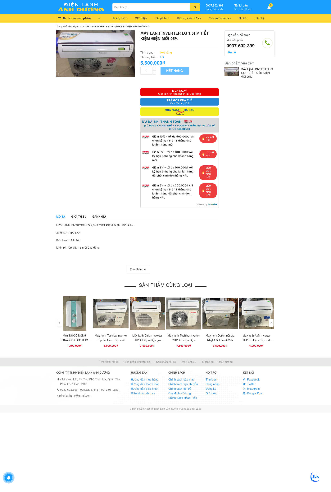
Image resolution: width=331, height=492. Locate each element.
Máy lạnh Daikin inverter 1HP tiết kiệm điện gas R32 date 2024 (147, 339)
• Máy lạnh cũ (188, 362)
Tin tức (242, 18)
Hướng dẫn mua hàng (145, 379)
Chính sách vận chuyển (183, 384)
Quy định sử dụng (179, 393)
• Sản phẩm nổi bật (165, 362)
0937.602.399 (214, 5)
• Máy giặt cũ (225, 362)
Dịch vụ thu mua (219, 18)
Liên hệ (259, 18)
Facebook (253, 379)
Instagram (253, 388)
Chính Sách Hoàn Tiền (182, 398)
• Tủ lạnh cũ (207, 362)
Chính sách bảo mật (181, 379)
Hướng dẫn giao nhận (144, 388)
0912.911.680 (110, 389)
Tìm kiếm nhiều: (109, 361)
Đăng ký (211, 388)
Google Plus (254, 393)
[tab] (60, 216)
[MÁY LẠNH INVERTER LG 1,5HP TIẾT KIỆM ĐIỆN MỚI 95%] (231, 71)
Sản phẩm (161, 18)
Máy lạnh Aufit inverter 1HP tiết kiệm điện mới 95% (256, 339)
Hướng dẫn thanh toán (145, 384)
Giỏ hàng (211, 393)
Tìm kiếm (211, 379)
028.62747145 (89, 389)
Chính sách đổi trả (180, 388)
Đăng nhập (213, 384)
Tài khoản (241, 5)
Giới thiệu (141, 18)
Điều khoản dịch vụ (143, 393)
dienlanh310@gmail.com (75, 395)
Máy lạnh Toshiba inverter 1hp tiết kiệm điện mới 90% (111, 339)
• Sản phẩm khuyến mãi (137, 362)
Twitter (251, 384)
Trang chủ (119, 18)
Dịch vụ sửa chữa (188, 18)
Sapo (198, 408)
